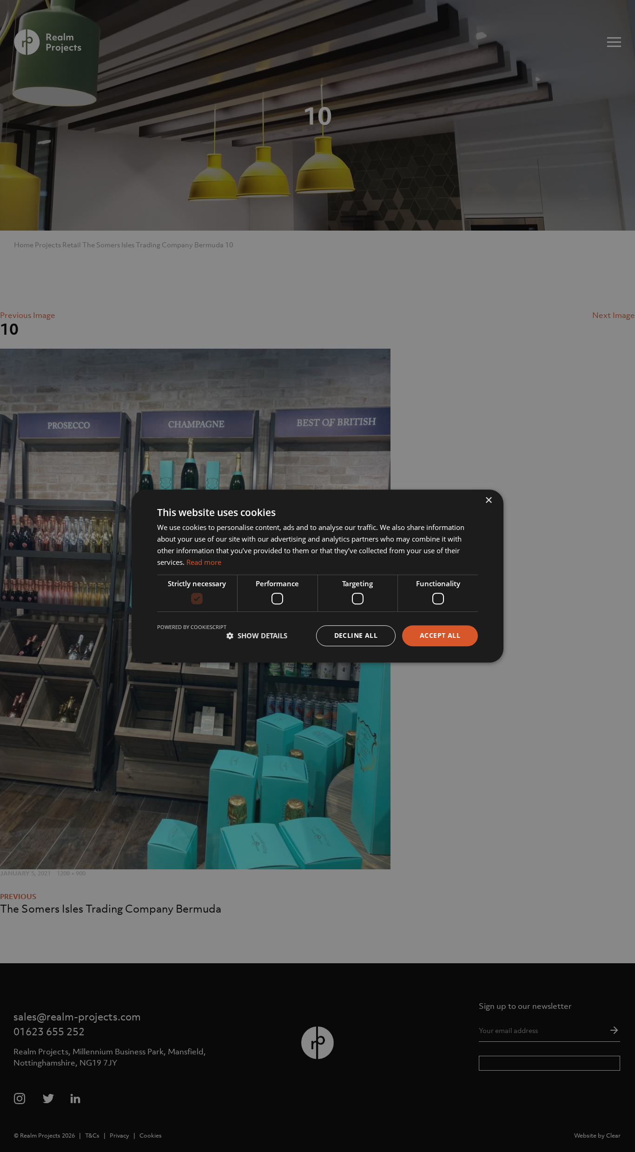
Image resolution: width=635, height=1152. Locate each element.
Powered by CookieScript (191, 626)
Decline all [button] (355, 635)
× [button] (488, 500)
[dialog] (317, 576)
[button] (256, 635)
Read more (203, 562)
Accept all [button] (440, 635)
